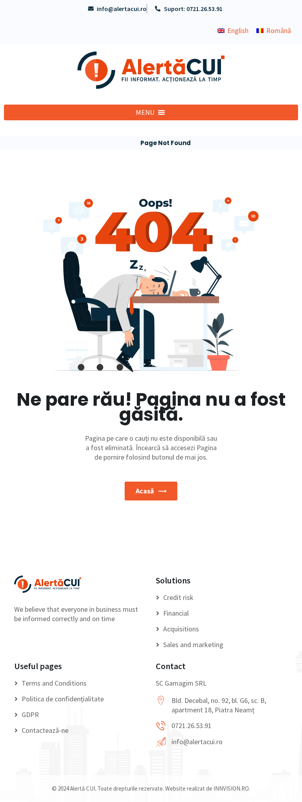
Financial (176, 613)
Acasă (145, 490)
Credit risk (178, 597)
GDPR (30, 714)
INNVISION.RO (231, 788)
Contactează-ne (45, 730)
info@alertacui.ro (197, 741)
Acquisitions (181, 628)
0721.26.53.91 (191, 725)
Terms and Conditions (54, 683)
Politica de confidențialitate (63, 698)
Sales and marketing (193, 644)
